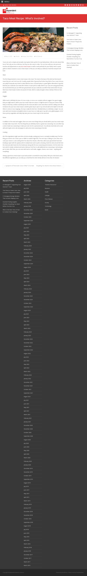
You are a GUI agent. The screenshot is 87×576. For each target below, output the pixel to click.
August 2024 (27, 267)
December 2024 (28, 253)
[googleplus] (78, 5)
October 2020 (27, 432)
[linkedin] (83, 5)
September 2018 (28, 522)
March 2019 (27, 501)
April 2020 (26, 454)
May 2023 (26, 321)
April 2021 (26, 411)
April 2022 (26, 368)
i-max (73, 572)
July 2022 (26, 357)
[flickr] (72, 5)
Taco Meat (29, 56)
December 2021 (28, 382)
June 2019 (26, 490)
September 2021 (28, 393)
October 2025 (27, 217)
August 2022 (27, 353)
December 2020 (28, 425)
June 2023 (26, 317)
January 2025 (27, 249)
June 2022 (26, 361)
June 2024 (26, 274)
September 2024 (28, 263)
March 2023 (27, 328)
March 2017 (27, 562)
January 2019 (27, 508)
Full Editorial (38, 56)
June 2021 (26, 404)
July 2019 (26, 486)
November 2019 (28, 472)
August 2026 (27, 184)
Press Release (49, 199)
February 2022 (28, 375)
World (46, 210)
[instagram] (76, 5)
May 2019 (26, 493)
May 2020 (26, 450)
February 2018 (28, 547)
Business (47, 188)
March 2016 (27, 565)
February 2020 (28, 461)
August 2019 (27, 483)
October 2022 (27, 346)
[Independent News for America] (8, 10)
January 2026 (27, 206)
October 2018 (27, 519)
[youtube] (70, 5)
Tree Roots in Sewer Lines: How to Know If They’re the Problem (74, 42)
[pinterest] (81, 5)
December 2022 (28, 339)
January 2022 (27, 378)
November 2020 (28, 429)
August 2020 (27, 440)
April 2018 (26, 540)
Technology (48, 206)
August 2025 (27, 224)
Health (46, 192)
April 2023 (26, 325)
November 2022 (28, 343)
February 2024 (28, 289)
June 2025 (26, 231)
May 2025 (26, 235)
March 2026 (27, 199)
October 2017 (27, 558)
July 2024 (26, 271)
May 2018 (26, 537)
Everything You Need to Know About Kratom (49, 166)
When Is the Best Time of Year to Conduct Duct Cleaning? (74, 65)
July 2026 (26, 188)
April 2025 (26, 238)
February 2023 (28, 332)
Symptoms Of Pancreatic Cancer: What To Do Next (19, 166)
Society (47, 202)
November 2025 (28, 213)
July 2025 (26, 228)
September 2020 (28, 436)
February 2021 (28, 418)
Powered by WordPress (62, 572)
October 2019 (27, 475)
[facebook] (65, 5)
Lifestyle (17, 56)
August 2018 (27, 526)
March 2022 (27, 371)
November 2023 (28, 299)
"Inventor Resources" (51, 184)
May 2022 (26, 364)
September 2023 (28, 307)
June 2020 (26, 447)
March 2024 (27, 285)
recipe (24, 56)
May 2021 (26, 407)
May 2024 (26, 278)
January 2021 (27, 422)
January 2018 (27, 551)
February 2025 (28, 246)
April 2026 (26, 195)
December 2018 (28, 511)
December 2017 (28, 554)
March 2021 (27, 414)
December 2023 (28, 296)
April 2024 (26, 281)
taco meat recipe (25, 66)
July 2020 (26, 443)
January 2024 (27, 292)
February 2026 (28, 202)
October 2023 (27, 303)
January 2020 (27, 465)
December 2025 (28, 210)
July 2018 (26, 529)
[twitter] (67, 5)
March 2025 (27, 242)
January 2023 (27, 335)
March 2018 (27, 544)
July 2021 (26, 400)
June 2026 (26, 192)
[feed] (74, 5)
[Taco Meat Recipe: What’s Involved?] (33, 39)
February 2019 (28, 504)
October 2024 (27, 260)
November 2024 (28, 256)
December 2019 (28, 468)
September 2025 (28, 220)
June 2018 (26, 533)
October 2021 (27, 389)
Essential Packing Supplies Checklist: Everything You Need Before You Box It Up (74, 57)
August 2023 (27, 310)
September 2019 (28, 479)
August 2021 (27, 396)
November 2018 (28, 515)
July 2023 (26, 314)
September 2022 (28, 350)
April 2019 (26, 497)
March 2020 (27, 458)
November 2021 (28, 386)
